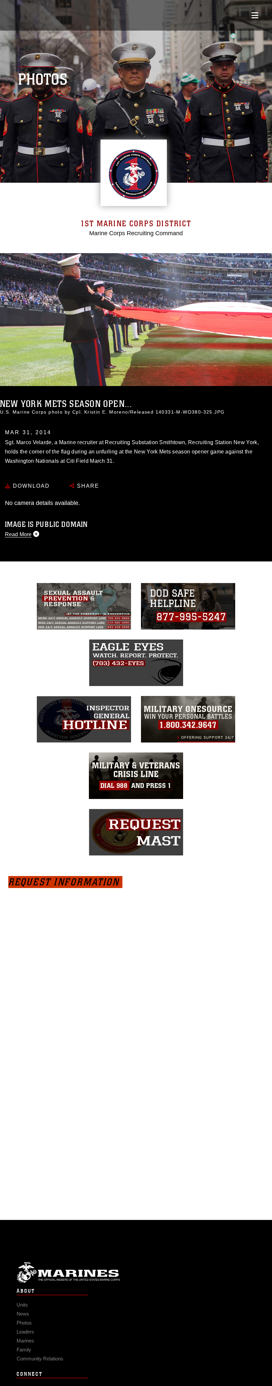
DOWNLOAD (30, 486)
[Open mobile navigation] (254, 15)
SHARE (87, 486)
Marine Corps (136, 1272)
